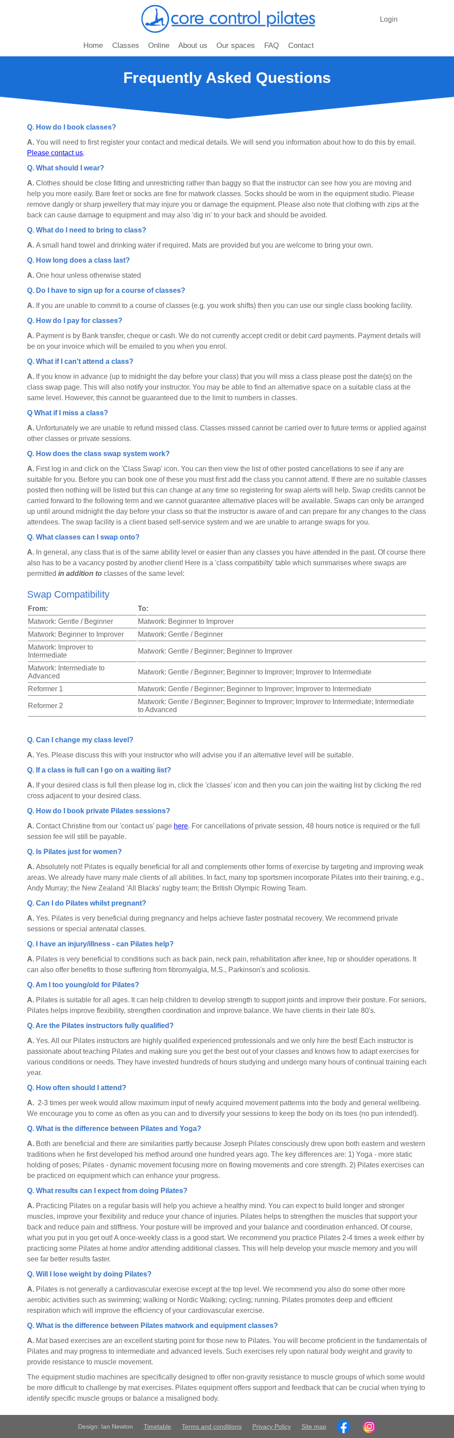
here (181, 826)
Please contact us (55, 153)
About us (192, 45)
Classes (125, 45)
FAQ (271, 45)
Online (158, 45)
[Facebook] (343, 1426)
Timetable (157, 1426)
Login (389, 19)
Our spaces (235, 45)
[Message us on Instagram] (369, 1426)
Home (93, 45)
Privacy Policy (271, 1426)
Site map (313, 1426)
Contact (301, 45)
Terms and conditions (212, 1426)
